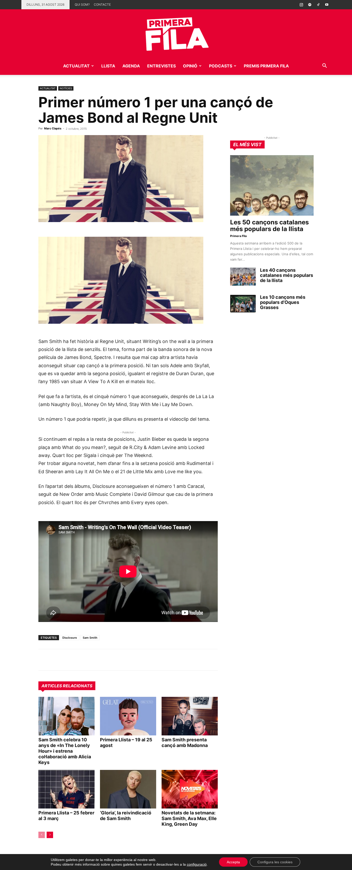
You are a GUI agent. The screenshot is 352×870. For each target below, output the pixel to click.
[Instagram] (301, 4)
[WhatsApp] (43, 660)
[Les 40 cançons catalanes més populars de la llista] (243, 277)
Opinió (190, 65)
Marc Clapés (52, 128)
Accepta (233, 862)
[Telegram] (55, 660)
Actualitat (76, 65)
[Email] (91, 660)
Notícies (66, 88)
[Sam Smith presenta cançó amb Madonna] (190, 716)
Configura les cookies (274, 862)
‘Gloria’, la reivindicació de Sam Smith (125, 815)
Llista (108, 65)
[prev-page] (41, 835)
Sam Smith (90, 637)
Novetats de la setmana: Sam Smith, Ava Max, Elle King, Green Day (189, 818)
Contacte (102, 4)
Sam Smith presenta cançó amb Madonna (185, 742)
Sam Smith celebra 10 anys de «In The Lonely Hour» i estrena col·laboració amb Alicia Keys (64, 751)
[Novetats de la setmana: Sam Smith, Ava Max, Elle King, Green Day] (190, 789)
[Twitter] (67, 660)
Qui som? (82, 4)
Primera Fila (238, 236)
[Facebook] (79, 660)
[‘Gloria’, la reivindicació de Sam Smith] (128, 789)
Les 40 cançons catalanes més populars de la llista (286, 275)
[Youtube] (327, 4)
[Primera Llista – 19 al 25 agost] (128, 716)
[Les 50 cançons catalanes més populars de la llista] (272, 185)
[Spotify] (310, 4)
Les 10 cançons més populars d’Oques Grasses (282, 302)
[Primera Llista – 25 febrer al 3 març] (66, 789)
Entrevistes (161, 65)
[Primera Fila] (176, 33)
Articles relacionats (66, 685)
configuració (197, 864)
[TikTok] (318, 4)
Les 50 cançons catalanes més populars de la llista (269, 225)
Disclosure (69, 637)
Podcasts (220, 65)
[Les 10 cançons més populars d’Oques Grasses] (243, 304)
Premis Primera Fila (266, 65)
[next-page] (50, 835)
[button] (324, 66)
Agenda (131, 65)
